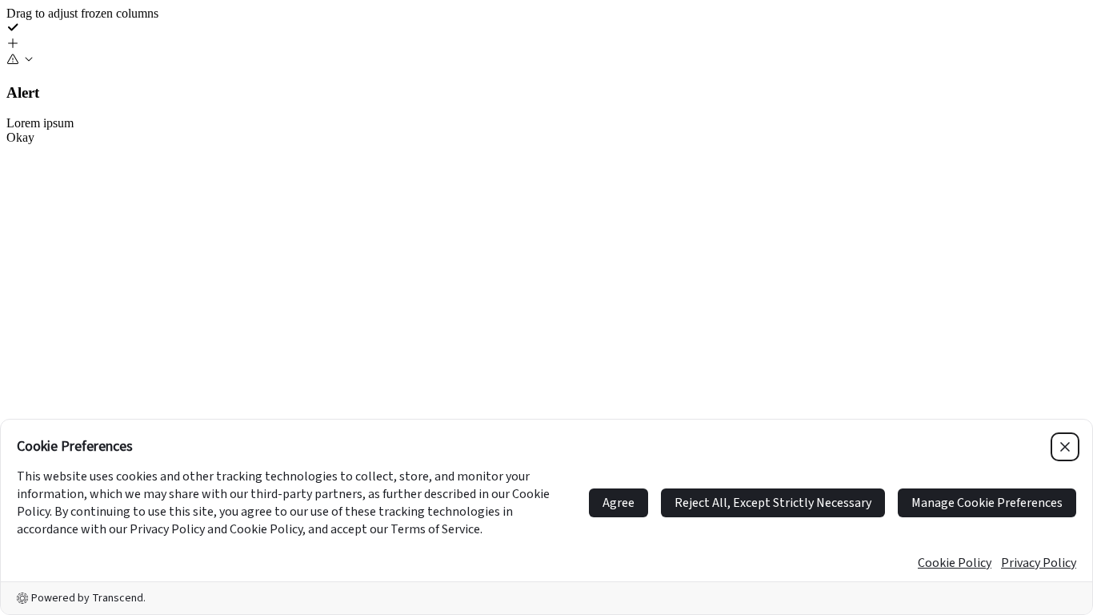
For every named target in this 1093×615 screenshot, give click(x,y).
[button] (546, 45)
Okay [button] (20, 137)
